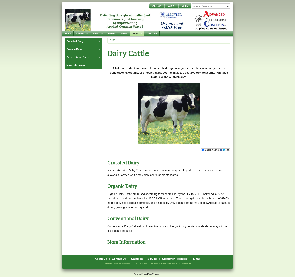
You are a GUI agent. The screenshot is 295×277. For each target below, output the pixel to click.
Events (111, 33)
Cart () (171, 6)
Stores (123, 33)
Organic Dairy (122, 186)
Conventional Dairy (128, 218)
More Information (126, 242)
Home (68, 33)
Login (185, 6)
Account (156, 6)
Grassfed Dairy (123, 162)
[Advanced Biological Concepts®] (147, 20)
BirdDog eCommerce (152, 274)
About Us (98, 33)
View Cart (152, 33)
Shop (135, 33)
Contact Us (82, 33)
